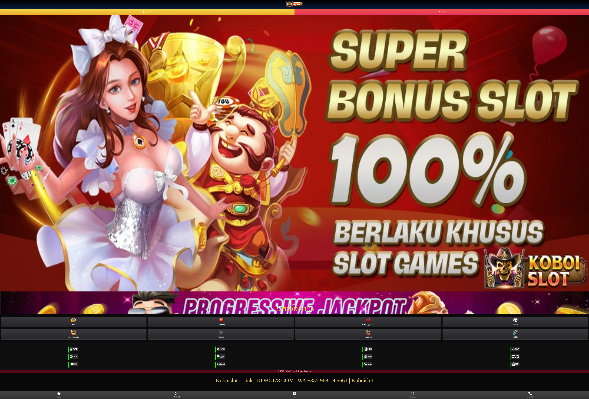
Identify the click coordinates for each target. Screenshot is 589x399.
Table (515, 337)
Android (177, 397)
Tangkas (368, 337)
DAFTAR (441, 11)
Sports (515, 325)
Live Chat (530, 397)
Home (59, 397)
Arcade (221, 337)
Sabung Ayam (368, 325)
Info (294, 397)
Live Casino (73, 337)
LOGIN (147, 11)
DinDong (221, 325)
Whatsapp (412, 397)
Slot (73, 325)
